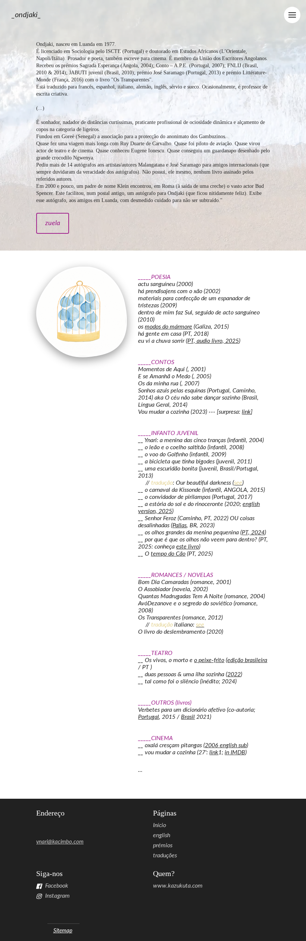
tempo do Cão (168, 554)
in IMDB (235, 752)
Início (159, 825)
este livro (187, 547)
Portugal (148, 717)
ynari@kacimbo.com (60, 842)
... (140, 770)
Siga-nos (49, 873)
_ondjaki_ (26, 15)
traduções (165, 855)
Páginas (165, 813)
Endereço (50, 813)
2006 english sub (226, 745)
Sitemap (62, 931)
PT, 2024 (253, 532)
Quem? (164, 873)
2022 (234, 674)
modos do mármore (168, 327)
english (161, 835)
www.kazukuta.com (178, 886)
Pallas (179, 525)
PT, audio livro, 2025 (213, 341)
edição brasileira (247, 660)
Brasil (188, 717)
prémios (162, 845)
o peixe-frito (209, 660)
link (246, 412)
